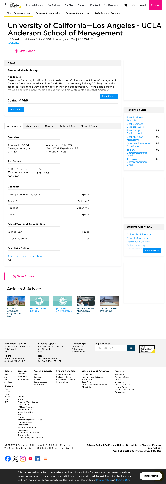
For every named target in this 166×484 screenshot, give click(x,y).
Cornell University (137, 238)
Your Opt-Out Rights (123, 451)
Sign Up (155, 5)
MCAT (7, 397)
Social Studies (40, 382)
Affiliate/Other (79, 351)
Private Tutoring (122, 384)
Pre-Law (81, 5)
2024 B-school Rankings (107, 13)
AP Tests (8, 382)
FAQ (6, 351)
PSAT (6, 379)
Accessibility (24, 430)
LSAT (6, 394)
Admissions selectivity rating (25, 256)
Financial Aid (62, 382)
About (21, 399)
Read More (108, 96)
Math (36, 374)
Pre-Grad (95, 5)
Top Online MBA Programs (62, 309)
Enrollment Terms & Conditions (27, 426)
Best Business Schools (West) (136, 125)
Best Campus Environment (134, 132)
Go (130, 348)
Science (37, 377)
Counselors (120, 392)
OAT (6, 402)
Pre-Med (69, 5)
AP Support (39, 384)
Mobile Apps (121, 387)
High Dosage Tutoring (92, 377)
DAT (6, 399)
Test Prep (86, 382)
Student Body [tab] (89, 126)
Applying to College (65, 379)
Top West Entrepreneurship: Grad (137, 162)
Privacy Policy (103, 480)
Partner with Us (25, 409)
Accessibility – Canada (28, 432)
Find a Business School (18, 13)
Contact (21, 417)
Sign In (143, 5)
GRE (6, 389)
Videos (118, 379)
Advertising (77, 349)
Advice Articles (122, 377)
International (78, 346)
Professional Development (94, 384)
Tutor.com (87, 379)
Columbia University (139, 234)
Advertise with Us (26, 412)
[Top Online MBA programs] (62, 301)
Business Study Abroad (77, 13)
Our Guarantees (25, 422)
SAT (6, 374)
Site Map (157, 451)
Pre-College (54, 5)
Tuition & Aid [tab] (67, 126)
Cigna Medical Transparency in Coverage (30, 436)
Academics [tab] (32, 126)
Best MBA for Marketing (135, 138)
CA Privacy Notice (114, 445)
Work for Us (23, 404)
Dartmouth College (138, 241)
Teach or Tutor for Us (28, 402)
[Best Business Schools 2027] (39, 301)
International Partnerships (30, 420)
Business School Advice (48, 13)
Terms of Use (122, 480)
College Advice (63, 377)
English (37, 379)
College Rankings (64, 374)
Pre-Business (111, 5)
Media (20, 414)
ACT (6, 377)
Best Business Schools (38, 309)
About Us (86, 387)
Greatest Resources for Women (138, 145)
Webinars (119, 374)
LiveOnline (120, 382)
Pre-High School (35, 5)
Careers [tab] (49, 126)
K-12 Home (87, 374)
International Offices (124, 389)
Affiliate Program (26, 407)
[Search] (134, 5)
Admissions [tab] (14, 126)
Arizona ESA (23, 379)
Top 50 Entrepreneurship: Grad (137, 152)
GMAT (7, 392)
